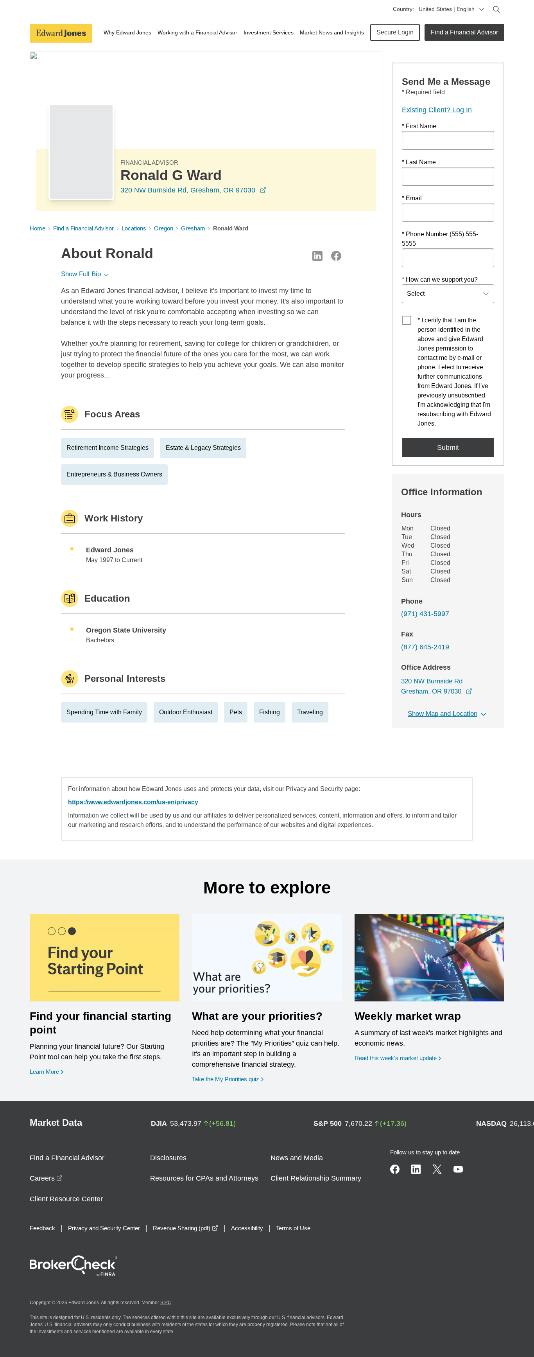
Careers (46, 1178)
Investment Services (269, 32)
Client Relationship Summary (316, 1178)
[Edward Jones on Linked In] (416, 1169)
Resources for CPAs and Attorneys (204, 1178)
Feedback (42, 1228)
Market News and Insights (332, 32)
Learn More (46, 1071)
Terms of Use (293, 1228)
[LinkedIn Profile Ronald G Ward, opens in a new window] (317, 255)
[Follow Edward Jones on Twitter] (437, 1169)
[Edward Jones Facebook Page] (395, 1169)
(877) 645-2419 (425, 647)
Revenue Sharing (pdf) (185, 1228)
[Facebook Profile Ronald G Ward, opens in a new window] (336, 255)
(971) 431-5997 (425, 613)
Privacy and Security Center (104, 1228)
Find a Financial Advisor (464, 32)
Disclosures (168, 1158)
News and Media (297, 1158)
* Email (412, 198)
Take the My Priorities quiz (227, 1078)
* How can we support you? (440, 279)
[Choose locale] (482, 9)
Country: (403, 9)
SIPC (165, 1302)
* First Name (419, 126)
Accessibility (247, 1228)
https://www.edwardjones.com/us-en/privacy (133, 802)
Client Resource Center (66, 1199)
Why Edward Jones (127, 32)
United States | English (447, 9)
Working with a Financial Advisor (197, 32)
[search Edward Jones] (496, 9)
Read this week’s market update (396, 1058)
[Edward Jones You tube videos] (458, 1169)
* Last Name (419, 162)
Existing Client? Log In (437, 110)
